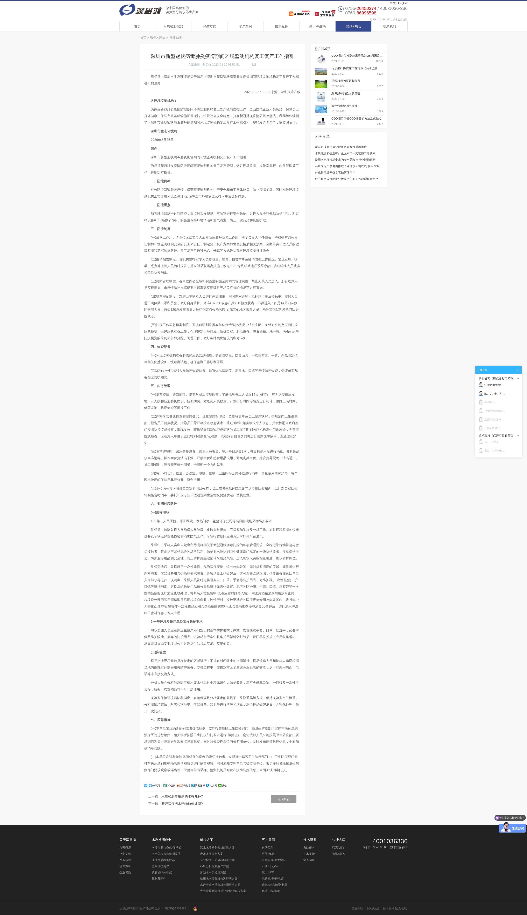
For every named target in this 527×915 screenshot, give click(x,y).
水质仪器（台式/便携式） (168, 847)
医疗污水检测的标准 (344, 106)
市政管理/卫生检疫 (274, 860)
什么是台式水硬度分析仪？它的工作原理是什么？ (346, 179)
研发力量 (125, 866)
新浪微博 (185, 785)
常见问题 (309, 860)
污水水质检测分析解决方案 (217, 847)
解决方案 (209, 26)
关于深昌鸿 (317, 26)
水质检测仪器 (173, 26)
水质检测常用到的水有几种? (182, 796)
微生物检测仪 (160, 866)
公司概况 (125, 847)
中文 (393, 3)
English (403, 3)
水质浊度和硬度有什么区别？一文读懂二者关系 (345, 153)
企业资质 (125, 872)
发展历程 (125, 860)
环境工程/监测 (271, 891)
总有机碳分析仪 (162, 872)
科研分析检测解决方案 (214, 866)
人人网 (213, 785)
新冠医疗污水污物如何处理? (182, 804)
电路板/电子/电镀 (273, 878)
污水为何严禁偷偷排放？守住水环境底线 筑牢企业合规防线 (353, 166)
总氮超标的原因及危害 (345, 93)
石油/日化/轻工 (271, 866)
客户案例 (245, 26)
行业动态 (175, 38)
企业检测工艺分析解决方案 (217, 860)
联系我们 (389, 26)
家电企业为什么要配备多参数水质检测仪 (341, 147)
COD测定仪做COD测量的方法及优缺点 (356, 118)
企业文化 (125, 853)
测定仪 (207, 64)
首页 (137, 26)
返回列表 (283, 799)
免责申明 (357, 908)
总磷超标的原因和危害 (345, 80)
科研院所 (267, 847)
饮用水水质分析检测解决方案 (219, 878)
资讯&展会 (353, 26)
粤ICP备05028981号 (177, 908)
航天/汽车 (268, 872)
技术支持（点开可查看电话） (497, 435)
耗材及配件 (159, 878)
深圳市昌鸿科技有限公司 (159, 9)
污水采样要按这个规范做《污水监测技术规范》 (361, 68)
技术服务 (281, 26)
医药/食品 (268, 853)
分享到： (157, 785)
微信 (224, 785)
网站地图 (373, 908)
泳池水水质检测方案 (213, 872)
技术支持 (309, 853)
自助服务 (309, 847)
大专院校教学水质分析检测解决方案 (223, 891)
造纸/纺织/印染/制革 (274, 884)
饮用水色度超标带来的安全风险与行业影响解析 (345, 159)
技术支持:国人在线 (395, 908)
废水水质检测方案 (211, 853)
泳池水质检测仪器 (163, 860)
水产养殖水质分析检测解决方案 (220, 884)
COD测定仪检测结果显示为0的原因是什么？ (359, 55)
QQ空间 (171, 785)
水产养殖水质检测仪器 (166, 853)
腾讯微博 (200, 785)
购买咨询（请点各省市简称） (497, 378)
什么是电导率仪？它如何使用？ (335, 172)
